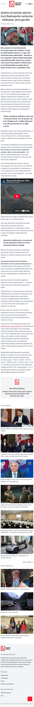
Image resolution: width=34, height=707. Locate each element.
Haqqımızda (4, 675)
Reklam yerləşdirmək (7, 684)
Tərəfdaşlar (4, 678)
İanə (2, 695)
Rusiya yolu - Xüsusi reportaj (9, 612)
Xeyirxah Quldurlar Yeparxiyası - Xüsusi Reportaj (15, 589)
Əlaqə (2, 681)
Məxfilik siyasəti (6, 693)
